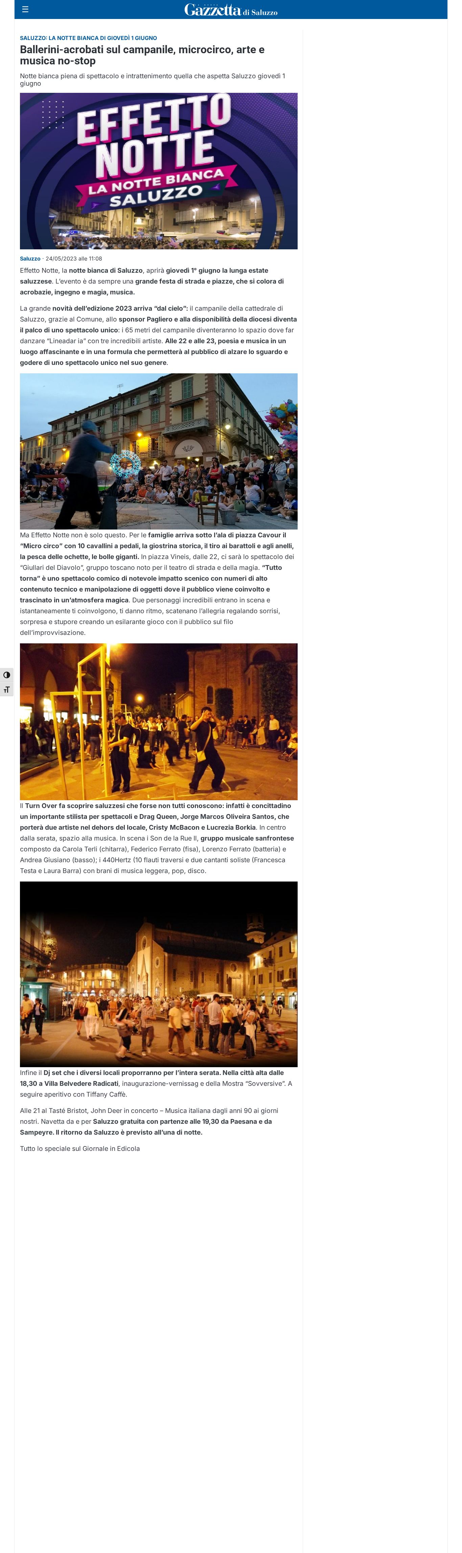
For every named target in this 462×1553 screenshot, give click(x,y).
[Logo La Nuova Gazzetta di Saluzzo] (231, 9)
